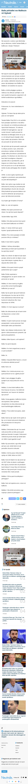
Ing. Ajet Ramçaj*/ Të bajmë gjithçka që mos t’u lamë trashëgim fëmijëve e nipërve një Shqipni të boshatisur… (18, 516)
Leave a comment (21, 504)
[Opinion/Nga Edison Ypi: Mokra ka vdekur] (6, 529)
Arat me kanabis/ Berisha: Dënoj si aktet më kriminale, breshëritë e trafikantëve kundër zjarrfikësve (14, 599)
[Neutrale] (10, 2)
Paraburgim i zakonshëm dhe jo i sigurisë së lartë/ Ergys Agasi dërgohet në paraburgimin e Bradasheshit (13, 609)
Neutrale (7, 19)
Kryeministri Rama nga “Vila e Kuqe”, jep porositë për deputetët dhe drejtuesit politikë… (13, 619)
